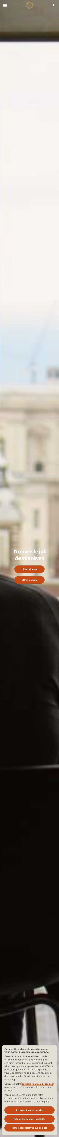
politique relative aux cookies (37, 1083)
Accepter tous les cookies (29, 1110)
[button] (53, 5)
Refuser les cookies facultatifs (29, 1119)
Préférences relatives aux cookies (29, 1127)
